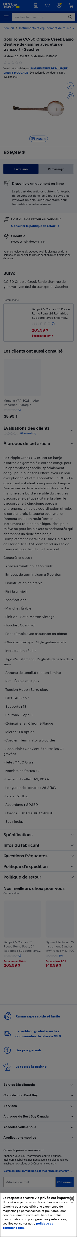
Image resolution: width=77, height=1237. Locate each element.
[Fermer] (72, 1198)
